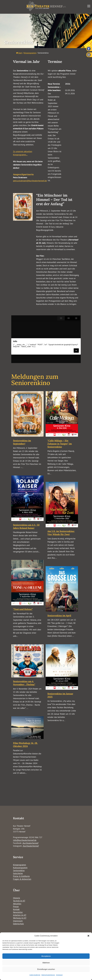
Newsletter (18, 912)
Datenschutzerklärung (48, 975)
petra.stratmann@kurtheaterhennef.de (30, 180)
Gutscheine (18, 873)
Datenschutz (18, 923)
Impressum (59, 975)
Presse (16, 906)
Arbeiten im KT (19, 915)
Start (20, 53)
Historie (16, 898)
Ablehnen (46, 963)
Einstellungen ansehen (46, 969)
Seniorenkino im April (59, 615)
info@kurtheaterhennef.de (24, 840)
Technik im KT (19, 900)
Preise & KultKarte (21, 876)
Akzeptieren (46, 956)
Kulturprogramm (20, 867)
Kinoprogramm (19, 864)
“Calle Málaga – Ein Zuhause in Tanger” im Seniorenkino (59, 443)
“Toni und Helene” (23, 609)
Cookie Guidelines (34, 975)
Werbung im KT (19, 918)
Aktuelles (17, 903)
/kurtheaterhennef (30, 843)
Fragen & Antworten (22, 879)
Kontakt (16, 909)
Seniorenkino (19, 870)
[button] (88, 936)
